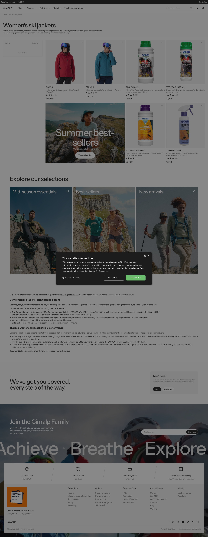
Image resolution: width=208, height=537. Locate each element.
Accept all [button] (135, 278)
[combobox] (145, 255)
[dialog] (104, 268)
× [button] (148, 255)
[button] (71, 277)
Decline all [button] (114, 278)
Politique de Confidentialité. (96, 271)
